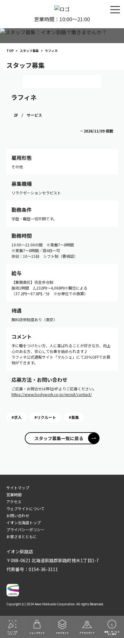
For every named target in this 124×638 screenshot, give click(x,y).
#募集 (74, 417)
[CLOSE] (115, 9)
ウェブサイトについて (25, 508)
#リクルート (45, 417)
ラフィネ (24, 97)
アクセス (13, 501)
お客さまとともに (21, 536)
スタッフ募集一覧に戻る (58, 438)
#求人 (16, 417)
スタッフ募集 (29, 50)
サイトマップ (17, 487)
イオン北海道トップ (23, 522)
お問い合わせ (17, 515)
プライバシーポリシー (25, 529)
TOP (10, 50)
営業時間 (14, 494)
